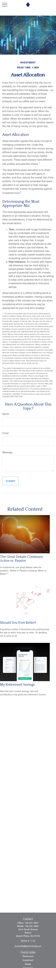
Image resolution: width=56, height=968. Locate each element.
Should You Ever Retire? (18, 623)
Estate (28, 964)
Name (5, 414)
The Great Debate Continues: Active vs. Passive (21, 559)
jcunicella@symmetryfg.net (28, 946)
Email (5, 433)
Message (7, 452)
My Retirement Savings (17, 685)
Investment (28, 960)
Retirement (28, 956)
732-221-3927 (32, 922)
